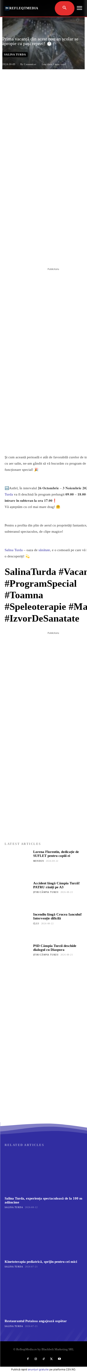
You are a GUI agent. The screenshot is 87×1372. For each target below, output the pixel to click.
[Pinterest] (45, 255)
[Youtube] (59, 1359)
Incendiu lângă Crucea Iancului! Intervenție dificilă (57, 916)
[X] (34, 255)
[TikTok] (43, 1359)
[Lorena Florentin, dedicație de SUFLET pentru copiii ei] (17, 863)
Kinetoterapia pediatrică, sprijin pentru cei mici (41, 1261)
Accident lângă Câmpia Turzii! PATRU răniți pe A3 (56, 885)
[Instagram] (36, 1359)
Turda (9, 494)
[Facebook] (24, 255)
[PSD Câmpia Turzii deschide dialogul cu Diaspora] (17, 957)
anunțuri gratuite (38, 1369)
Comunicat (30, 64)
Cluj (36, 923)
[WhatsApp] (56, 255)
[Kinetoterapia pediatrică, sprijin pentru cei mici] (43, 1236)
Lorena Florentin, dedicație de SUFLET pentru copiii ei (56, 854)
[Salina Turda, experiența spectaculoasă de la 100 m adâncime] (43, 1172)
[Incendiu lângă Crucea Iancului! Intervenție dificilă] (17, 925)
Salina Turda (15, 54)
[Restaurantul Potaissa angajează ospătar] (43, 1295)
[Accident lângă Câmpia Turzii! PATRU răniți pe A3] (17, 894)
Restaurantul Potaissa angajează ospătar (36, 1321)
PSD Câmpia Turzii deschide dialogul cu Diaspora (54, 948)
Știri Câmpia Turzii (45, 892)
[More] (67, 255)
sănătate (44, 550)
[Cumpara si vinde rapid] (43, 1077)
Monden (38, 861)
